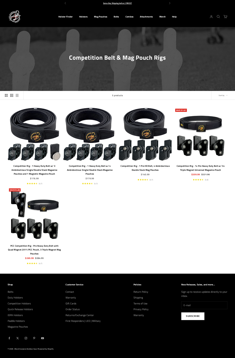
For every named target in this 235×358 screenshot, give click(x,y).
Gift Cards (71, 303)
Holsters (83, 16)
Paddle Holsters (16, 321)
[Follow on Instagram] (25, 338)
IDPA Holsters (15, 315)
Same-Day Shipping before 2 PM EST (117, 3)
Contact (70, 292)
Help (174, 16)
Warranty (71, 297)
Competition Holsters (19, 303)
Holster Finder (65, 16)
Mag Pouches (100, 16)
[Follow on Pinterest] (34, 338)
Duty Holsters (15, 297)
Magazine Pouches (18, 327)
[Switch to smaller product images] (11, 95)
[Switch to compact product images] (17, 95)
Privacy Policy (141, 309)
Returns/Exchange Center (80, 315)
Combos (129, 16)
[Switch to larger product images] (6, 95)
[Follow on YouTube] (42, 338)
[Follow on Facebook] (9, 338)
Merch (162, 16)
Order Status (73, 309)
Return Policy (140, 292)
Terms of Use (140, 303)
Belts (116, 16)
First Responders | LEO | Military (83, 321)
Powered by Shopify (46, 349)
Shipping (138, 297)
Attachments (146, 16)
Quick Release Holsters (20, 309)
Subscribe (193, 316)
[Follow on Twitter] (17, 338)
